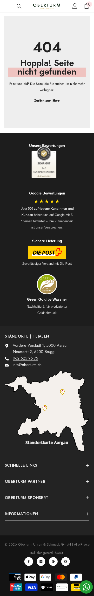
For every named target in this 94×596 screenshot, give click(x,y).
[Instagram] (41, 561)
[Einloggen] (75, 6)
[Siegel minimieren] (54, 153)
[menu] (5, 6)
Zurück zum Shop (47, 100)
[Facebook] (28, 561)
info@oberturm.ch (27, 364)
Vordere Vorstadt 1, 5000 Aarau (40, 345)
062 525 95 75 (25, 358)
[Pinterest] (53, 561)
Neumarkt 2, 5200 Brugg (33, 351)
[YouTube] (65, 561)
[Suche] (19, 6)
